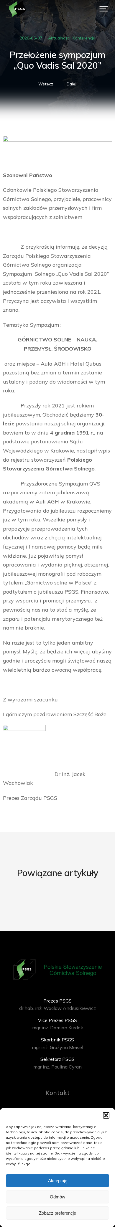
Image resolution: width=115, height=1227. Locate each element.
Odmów (57, 1196)
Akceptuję (57, 1180)
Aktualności (59, 38)
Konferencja (84, 38)
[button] (106, 1115)
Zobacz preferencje (57, 1213)
